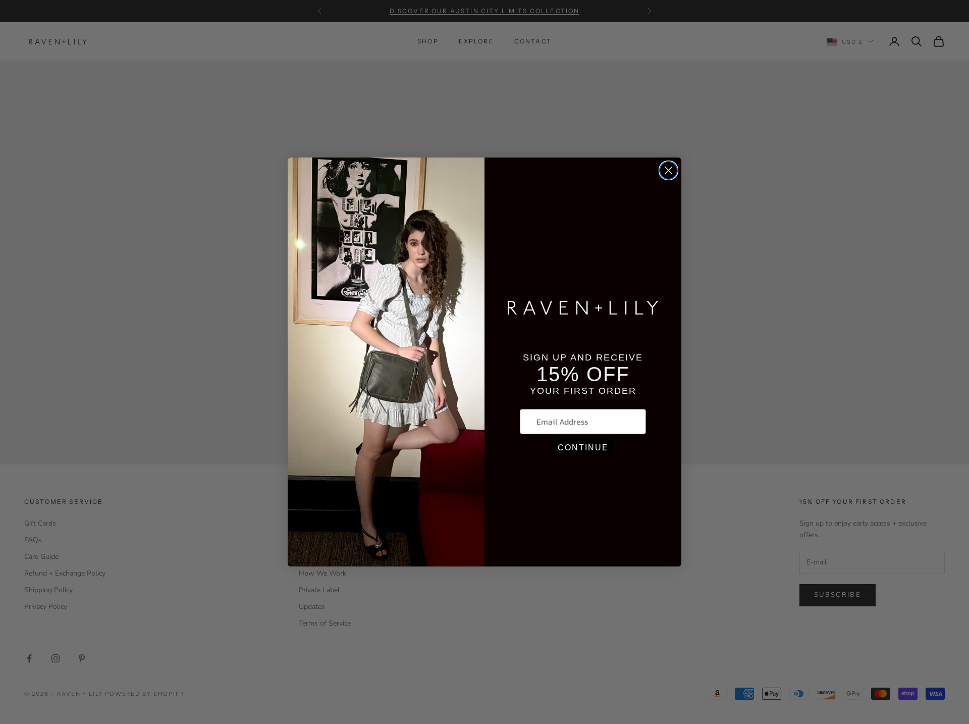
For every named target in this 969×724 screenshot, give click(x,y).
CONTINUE (583, 447)
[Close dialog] (668, 170)
